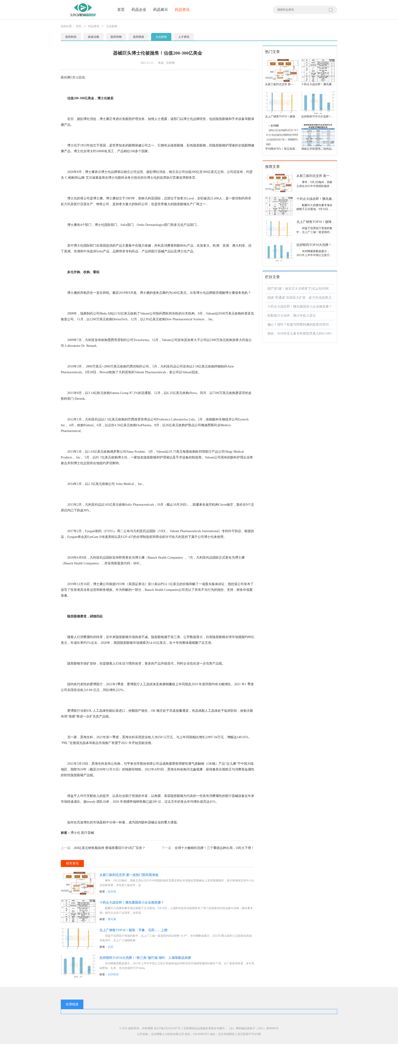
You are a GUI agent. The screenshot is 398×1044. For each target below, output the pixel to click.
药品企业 (139, 10)
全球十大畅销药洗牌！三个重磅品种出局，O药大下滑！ (214, 848)
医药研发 (138, 36)
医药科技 (70, 36)
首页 (121, 10)
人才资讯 (183, 36)
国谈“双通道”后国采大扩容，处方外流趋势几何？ (302, 297)
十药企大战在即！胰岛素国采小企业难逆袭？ (132, 902)
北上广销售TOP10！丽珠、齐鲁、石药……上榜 (133, 930)
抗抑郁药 (113, 974)
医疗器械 (87, 832)
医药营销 (116, 36)
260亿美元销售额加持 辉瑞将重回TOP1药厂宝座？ (109, 848)
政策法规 (93, 36)
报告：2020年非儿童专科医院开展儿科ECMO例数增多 (305, 333)
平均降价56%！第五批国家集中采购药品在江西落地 (296, 148)
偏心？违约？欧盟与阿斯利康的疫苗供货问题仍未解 (304, 324)
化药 (110, 946)
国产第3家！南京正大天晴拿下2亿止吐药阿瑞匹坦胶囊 (306, 288)
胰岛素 (112, 919)
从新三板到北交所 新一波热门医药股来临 (129, 875)
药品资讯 (182, 10)
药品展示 (160, 10)
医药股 (112, 891)
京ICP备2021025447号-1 (168, 1028)
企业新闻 (111, 26)
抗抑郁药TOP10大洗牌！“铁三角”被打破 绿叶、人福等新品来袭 (145, 957)
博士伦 (75, 832)
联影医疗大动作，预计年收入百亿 (291, 315)
